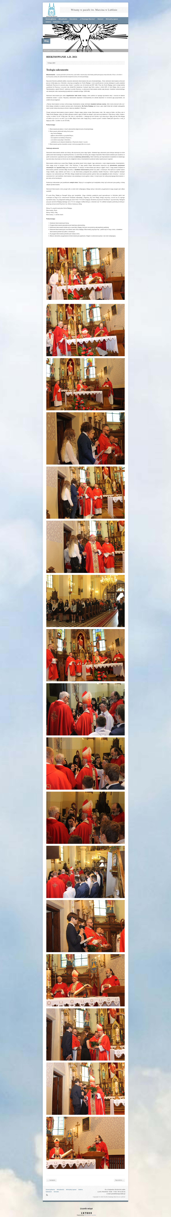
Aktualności (63, 19)
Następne (51, 1180)
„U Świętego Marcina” (87, 19)
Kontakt (66, 22)
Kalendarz (56, 22)
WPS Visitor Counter (90, 1215)
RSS (47, 1195)
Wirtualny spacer (112, 19)
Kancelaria (73, 19)
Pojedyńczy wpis (61, 50)
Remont (100, 19)
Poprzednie (119, 1180)
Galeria (48, 22)
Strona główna (51, 19)
